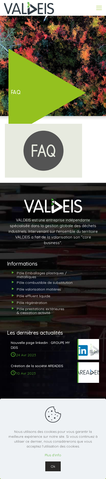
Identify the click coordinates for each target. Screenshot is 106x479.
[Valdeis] (29, 7)
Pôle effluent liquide (33, 296)
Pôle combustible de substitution (45, 282)
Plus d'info (53, 455)
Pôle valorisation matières (39, 289)
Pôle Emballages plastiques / (42, 275)
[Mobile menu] (99, 7)
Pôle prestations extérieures (40, 311)
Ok (53, 466)
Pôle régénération (32, 302)
